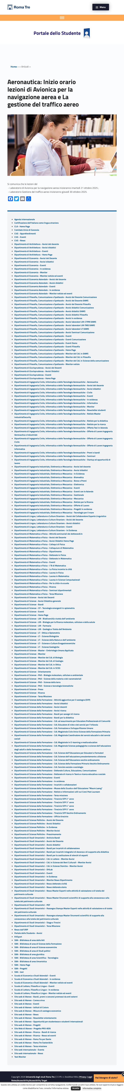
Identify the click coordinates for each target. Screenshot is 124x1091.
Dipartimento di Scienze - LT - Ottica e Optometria (37, 632)
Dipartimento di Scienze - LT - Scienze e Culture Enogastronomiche (44, 643)
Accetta (75, 1088)
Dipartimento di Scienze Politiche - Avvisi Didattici (37, 823)
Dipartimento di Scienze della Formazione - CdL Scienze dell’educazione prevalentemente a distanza (60, 756)
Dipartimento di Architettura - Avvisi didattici (35, 247)
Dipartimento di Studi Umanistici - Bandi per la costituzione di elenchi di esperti (51, 855)
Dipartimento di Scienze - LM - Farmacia (32, 625)
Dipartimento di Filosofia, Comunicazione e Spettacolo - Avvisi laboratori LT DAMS (51, 329)
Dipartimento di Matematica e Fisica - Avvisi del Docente (40, 537)
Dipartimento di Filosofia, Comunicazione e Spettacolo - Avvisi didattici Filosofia (51, 314)
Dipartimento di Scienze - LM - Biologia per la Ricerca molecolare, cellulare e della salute (54, 622)
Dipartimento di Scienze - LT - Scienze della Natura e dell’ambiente (44, 640)
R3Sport (18, 936)
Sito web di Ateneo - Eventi (26, 1003)
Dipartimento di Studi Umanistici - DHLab (33, 869)
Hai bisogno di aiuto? (106, 1077)
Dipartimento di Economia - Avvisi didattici (34, 261)
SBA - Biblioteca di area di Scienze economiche (35, 947)
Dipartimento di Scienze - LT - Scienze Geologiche (36, 647)
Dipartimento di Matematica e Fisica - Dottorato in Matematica (43, 558)
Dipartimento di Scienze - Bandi (29, 604)
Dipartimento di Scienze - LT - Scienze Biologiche (36, 636)
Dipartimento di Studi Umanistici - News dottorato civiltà (40, 883)
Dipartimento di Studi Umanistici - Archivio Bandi (37, 837)
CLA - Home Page (22, 226)
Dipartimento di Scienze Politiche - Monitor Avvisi (37, 830)
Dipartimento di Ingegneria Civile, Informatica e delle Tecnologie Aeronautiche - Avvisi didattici (57, 389)
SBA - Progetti (20, 968)
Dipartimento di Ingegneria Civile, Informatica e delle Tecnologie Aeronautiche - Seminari (54, 456)
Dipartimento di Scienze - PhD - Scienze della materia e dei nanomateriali (47, 678)
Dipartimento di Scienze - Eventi (29, 611)
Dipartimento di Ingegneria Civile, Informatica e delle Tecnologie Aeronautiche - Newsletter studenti (60, 410)
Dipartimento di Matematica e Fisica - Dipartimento (38, 551)
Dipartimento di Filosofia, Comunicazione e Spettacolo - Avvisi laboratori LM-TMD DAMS (54, 325)
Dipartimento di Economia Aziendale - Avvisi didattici (38, 283)
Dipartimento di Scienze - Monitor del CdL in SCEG (37, 668)
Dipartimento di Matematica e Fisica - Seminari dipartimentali (42, 590)
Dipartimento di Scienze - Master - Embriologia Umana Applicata (43, 650)
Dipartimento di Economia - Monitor (30, 272)
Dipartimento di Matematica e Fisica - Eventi (34, 562)
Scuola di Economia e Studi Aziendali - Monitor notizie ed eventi (43, 982)
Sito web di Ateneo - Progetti (27, 1025)
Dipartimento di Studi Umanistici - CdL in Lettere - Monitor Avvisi (44, 859)
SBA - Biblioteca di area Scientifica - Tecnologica (36, 957)
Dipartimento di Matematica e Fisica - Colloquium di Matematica (43, 548)
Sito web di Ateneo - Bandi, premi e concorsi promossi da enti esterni (46, 996)
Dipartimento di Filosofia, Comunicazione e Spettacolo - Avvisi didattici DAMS (49, 311)
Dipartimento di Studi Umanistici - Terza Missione (37, 926)
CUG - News (19, 240)
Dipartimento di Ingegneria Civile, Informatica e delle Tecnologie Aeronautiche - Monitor (54, 406)
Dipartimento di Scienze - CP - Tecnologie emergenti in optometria (44, 608)
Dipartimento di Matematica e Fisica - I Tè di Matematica (40, 565)
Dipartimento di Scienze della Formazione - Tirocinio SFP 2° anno (44, 799)
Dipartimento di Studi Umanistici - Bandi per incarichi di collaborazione (47, 848)
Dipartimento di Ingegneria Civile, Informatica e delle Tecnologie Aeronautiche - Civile (53, 392)
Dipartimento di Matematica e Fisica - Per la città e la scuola (41, 583)
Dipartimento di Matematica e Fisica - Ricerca (35, 587)
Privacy (82, 1076)
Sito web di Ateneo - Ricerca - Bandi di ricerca (35, 1032)
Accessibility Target (38, 1080)
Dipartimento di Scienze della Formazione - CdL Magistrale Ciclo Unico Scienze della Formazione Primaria (62, 731)
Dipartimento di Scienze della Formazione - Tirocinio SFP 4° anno (44, 806)
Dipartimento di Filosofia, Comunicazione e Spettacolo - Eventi (43, 336)
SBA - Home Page (22, 965)
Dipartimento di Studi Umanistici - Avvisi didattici (37, 844)
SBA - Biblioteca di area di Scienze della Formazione (38, 943)
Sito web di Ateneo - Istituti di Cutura (31, 1007)
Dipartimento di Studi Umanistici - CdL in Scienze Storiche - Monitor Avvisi (48, 866)
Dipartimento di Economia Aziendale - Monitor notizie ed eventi (43, 293)
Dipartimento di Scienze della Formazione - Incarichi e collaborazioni (45, 784)
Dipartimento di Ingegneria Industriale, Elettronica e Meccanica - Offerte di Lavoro (51, 505)
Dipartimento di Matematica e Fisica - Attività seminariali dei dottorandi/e (48, 533)
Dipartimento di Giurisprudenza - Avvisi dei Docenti (38, 367)
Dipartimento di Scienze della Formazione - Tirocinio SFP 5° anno (44, 809)
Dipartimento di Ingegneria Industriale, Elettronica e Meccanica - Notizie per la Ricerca (53, 502)
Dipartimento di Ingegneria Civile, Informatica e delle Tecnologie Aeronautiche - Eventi (53, 396)
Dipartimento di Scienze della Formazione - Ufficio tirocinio (41, 816)
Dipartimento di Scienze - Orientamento (32, 671)
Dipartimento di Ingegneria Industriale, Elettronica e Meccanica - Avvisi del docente (52, 466)
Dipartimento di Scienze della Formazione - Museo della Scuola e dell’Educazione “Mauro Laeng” (58, 788)
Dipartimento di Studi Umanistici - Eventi (33, 873)
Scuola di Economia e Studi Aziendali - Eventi (35, 975)
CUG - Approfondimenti (25, 233)
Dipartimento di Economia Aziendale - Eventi (34, 286)
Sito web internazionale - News (28, 1053)
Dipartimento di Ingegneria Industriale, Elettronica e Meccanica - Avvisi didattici (51, 470)
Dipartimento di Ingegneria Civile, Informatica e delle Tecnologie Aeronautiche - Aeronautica (56, 382)
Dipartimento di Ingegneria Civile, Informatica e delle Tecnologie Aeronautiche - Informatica (56, 403)
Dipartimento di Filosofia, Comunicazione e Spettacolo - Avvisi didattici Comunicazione (54, 307)
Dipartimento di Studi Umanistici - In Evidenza (35, 876)
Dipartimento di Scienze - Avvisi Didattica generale (37, 601)
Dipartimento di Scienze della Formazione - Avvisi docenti (40, 707)
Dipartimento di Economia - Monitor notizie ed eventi (38, 276)
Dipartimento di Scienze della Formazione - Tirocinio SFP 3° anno (44, 802)
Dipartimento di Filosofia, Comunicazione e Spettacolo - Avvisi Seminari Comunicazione (54, 332)
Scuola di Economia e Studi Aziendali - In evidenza (37, 979)
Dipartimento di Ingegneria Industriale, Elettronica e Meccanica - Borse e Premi (50, 480)
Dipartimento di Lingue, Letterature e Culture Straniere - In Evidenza (45, 530)
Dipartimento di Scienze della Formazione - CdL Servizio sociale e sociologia (48, 767)
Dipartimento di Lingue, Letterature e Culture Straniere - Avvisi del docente (48, 519)
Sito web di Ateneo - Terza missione (30, 1046)
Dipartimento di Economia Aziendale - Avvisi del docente (40, 279)
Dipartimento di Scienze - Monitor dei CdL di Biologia (38, 657)
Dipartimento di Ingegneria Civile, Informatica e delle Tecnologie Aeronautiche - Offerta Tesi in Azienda (61, 427)
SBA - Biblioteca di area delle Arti (29, 940)
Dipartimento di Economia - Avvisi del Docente (35, 258)
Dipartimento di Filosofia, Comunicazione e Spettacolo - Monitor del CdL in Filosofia (52, 357)
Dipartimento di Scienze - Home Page (31, 615)
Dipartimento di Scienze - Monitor (29, 654)
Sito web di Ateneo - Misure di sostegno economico (37, 1011)
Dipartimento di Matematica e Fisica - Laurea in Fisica (39, 572)
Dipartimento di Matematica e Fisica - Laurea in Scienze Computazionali (47, 579)
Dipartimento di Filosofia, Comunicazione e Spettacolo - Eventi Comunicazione (50, 339)
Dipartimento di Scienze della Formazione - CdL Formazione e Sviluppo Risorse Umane (53, 728)
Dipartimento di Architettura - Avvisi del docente (36, 244)
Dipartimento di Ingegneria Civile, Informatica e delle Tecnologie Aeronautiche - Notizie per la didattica (61, 420)
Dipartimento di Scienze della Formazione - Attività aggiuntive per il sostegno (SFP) (52, 700)
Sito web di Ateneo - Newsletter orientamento (35, 1018)
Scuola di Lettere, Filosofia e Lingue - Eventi (34, 986)
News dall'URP (21, 929)
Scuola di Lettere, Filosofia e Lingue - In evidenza (36, 989)
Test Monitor (20, 1056)
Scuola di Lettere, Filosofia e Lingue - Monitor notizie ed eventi (42, 993)
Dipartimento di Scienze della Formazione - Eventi (37, 777)
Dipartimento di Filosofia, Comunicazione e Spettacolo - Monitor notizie (47, 364)
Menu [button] (103, 7)
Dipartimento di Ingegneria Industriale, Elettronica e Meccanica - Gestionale (49, 495)
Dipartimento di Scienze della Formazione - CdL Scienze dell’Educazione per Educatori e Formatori (59, 753)
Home (14, 66)
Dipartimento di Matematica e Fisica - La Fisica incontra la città (43, 569)
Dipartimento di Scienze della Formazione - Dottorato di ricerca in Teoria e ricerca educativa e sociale (59, 774)
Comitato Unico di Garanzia (26, 230)
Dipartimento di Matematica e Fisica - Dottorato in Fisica (40, 555)
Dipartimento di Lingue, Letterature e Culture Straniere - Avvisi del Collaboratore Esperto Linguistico (60, 516)
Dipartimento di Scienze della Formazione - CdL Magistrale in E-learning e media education (55, 742)
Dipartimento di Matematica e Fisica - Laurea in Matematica (41, 576)
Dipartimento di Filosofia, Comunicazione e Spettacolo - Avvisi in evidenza (48, 318)
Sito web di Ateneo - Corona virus (29, 1000)
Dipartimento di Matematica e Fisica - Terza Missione (38, 594)
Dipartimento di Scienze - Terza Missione (33, 696)
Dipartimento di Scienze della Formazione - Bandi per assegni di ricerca (46, 714)
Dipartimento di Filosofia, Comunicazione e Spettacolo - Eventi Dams (45, 343)
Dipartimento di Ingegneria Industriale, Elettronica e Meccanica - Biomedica (49, 477)
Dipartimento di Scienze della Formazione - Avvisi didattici (41, 703)
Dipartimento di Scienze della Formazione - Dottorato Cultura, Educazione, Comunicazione (55, 770)
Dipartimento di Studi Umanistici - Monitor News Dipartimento (43, 880)
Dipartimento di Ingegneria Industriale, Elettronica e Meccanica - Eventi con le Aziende (53, 491)
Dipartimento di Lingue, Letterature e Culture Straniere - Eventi (43, 526)
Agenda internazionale (24, 219)
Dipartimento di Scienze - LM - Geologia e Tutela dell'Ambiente (43, 629)
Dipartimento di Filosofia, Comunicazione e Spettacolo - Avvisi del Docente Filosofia (52, 304)
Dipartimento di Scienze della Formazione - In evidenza (39, 781)
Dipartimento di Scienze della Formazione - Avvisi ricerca (40, 710)
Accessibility (23, 1080)
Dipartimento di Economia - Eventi (30, 265)
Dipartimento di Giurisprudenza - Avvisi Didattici (36, 371)
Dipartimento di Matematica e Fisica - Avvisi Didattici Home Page (44, 541)
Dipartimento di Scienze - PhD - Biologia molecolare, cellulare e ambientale (48, 675)
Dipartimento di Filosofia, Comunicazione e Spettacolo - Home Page (45, 350)
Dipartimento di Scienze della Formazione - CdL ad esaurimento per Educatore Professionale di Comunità (62, 721)
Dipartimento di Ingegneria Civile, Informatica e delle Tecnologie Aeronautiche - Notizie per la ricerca (60, 424)
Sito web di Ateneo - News (26, 1014)
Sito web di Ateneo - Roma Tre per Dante (32, 1039)
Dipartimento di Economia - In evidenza (32, 268)
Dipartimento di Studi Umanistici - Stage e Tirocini (37, 922)
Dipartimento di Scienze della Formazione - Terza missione (41, 795)
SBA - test (19, 972)
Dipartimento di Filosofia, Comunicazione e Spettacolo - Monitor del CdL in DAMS (51, 353)
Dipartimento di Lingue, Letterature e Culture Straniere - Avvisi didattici (47, 523)
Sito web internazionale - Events (29, 1049)
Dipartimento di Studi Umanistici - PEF (32, 905)
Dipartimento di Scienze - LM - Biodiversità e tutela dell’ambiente (44, 618)
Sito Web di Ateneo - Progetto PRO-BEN (32, 1028)
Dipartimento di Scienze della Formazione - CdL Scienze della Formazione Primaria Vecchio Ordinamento (61, 763)
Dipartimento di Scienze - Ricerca (29, 692)
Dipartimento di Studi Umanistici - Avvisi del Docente (38, 841)
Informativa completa (92, 1088)
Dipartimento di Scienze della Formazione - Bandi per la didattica (44, 717)
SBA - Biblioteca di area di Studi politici (32, 951)
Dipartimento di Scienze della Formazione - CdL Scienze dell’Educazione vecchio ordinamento (57, 760)
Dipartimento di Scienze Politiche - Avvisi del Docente (38, 820)
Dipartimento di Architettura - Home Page (33, 254)
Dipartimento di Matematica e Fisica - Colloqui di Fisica (39, 544)
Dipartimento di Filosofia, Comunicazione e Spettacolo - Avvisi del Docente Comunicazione (55, 297)
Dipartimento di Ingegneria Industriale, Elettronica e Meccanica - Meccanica (48, 498)
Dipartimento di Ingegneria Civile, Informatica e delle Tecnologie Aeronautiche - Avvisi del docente (59, 385)
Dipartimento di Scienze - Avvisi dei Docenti (34, 597)
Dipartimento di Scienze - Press (28, 689)
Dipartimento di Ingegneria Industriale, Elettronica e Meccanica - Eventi (47, 488)
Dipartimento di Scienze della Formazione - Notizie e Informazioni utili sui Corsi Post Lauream (57, 791)
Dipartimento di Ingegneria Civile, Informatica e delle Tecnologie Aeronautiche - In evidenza (56, 399)
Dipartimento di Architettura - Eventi (31, 251)
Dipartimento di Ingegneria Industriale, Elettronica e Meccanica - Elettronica (49, 484)
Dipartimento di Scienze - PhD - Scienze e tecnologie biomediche (43, 686)
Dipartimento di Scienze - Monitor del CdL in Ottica (37, 664)
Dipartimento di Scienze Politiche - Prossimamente (37, 834)
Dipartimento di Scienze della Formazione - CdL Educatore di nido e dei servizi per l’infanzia (56, 724)
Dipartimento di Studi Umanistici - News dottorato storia (40, 887)
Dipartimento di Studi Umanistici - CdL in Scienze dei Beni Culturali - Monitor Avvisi (52, 862)
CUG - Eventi (20, 237)
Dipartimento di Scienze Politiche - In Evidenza (35, 827)
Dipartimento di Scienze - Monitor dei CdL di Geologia (38, 661)
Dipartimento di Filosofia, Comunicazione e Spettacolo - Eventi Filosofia (47, 346)
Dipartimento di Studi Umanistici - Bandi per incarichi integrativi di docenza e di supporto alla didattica (61, 852)
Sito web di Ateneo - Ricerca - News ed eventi (35, 1035)
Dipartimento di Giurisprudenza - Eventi (32, 375)
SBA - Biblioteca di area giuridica (29, 954)
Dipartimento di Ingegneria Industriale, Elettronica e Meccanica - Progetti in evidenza (53, 509)
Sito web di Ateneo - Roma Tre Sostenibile (33, 1042)
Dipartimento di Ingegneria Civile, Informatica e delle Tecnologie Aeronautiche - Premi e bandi (57, 452)
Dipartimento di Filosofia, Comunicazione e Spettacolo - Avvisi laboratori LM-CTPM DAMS (55, 321)
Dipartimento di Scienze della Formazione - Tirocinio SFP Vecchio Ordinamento (50, 813)
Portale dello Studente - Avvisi (28, 933)
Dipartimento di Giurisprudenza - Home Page (34, 378)
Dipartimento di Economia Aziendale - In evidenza (37, 290)
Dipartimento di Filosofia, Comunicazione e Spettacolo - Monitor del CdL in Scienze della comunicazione (61, 360)
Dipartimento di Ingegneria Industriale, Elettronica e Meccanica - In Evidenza (49, 473)
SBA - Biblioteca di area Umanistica (30, 961)
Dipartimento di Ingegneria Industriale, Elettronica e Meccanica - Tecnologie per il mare (54, 512)
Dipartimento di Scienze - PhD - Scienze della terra (37, 682)
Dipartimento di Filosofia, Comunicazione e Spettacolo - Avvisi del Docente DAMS (51, 300)
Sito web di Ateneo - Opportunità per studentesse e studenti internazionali (48, 1021)
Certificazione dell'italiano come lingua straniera (36, 222)
